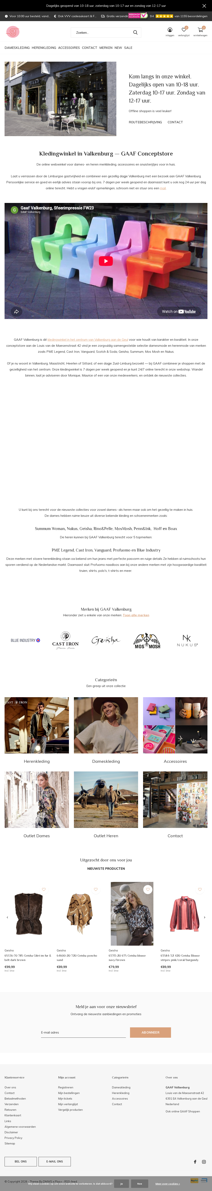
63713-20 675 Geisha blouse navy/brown (127, 958)
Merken (105, 48)
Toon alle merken (136, 615)
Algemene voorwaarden (20, 1126)
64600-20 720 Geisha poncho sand (77, 958)
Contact (89, 48)
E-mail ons (54, 1161)
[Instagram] (204, 1161)
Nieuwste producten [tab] (106, 869)
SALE (128, 48)
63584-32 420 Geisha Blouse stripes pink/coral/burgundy (180, 958)
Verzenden (12, 1104)
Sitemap (10, 1143)
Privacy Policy (13, 1137)
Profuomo (121, 550)
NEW (118, 48)
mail (163, 188)
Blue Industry (148, 550)
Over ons (10, 1087)
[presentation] (7, 917)
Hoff (158, 528)
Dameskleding (17, 48)
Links (8, 1121)
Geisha (86, 528)
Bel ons (21, 1161)
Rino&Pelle (103, 528)
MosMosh (123, 528)
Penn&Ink (142, 528)
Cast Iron (84, 550)
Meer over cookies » (167, 1183)
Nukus (72, 528)
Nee (139, 1183)
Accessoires (69, 48)
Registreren (65, 1087)
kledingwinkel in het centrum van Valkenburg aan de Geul (88, 340)
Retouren (10, 1109)
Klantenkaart (13, 1115)
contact (175, 122)
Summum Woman (50, 528)
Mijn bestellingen (69, 1093)
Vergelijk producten (70, 1109)
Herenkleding (44, 48)
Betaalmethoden (15, 1098)
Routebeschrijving (145, 122)
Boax (172, 528)
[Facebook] (195, 1161)
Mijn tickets (65, 1098)
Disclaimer (11, 1132)
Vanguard (102, 550)
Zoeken (135, 32)
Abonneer (150, 1032)
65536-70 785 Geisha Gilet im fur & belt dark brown (28, 958)
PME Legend (63, 550)
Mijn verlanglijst (68, 1104)
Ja (121, 1183)
